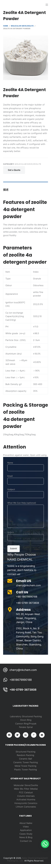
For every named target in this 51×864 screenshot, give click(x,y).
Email (10, 476)
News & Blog (25, 837)
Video (26, 826)
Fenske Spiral (26, 727)
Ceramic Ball (25, 758)
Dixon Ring (25, 720)
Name (10, 462)
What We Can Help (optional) (21, 503)
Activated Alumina (25, 799)
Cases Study (25, 833)
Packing (30, 755)
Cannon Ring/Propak (25, 723)
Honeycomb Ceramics (25, 803)
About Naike (25, 823)
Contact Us (26, 841)
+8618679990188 (21, 679)
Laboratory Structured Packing (26, 716)
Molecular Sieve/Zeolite (26, 785)
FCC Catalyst (26, 792)
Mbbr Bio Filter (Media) (26, 788)
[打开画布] (47, 5)
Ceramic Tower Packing (25, 762)
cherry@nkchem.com (23, 670)
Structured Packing (25, 751)
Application (26, 830)
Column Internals (26, 796)
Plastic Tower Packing (25, 769)
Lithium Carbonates (26, 806)
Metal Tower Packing (25, 766)
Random (21, 755)
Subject (11, 489)
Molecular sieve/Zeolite (28, 164)
